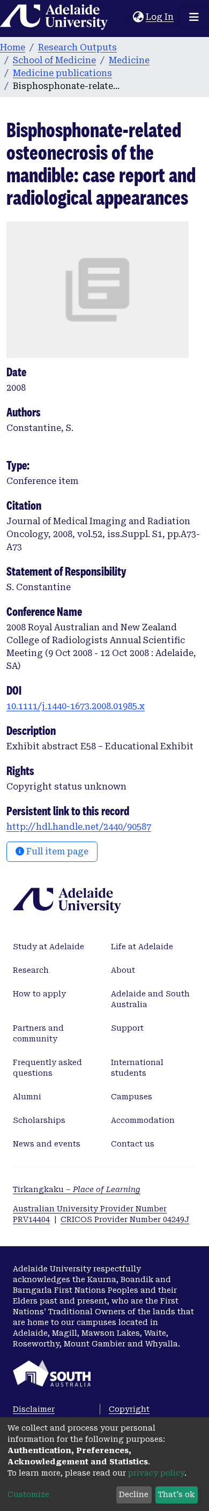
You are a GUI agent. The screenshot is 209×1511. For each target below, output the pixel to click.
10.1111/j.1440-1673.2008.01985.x (75, 706)
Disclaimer (34, 1409)
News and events (46, 1144)
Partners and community (38, 1033)
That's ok (176, 1494)
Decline (133, 1494)
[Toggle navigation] (194, 17)
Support (127, 1028)
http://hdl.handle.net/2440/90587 (78, 827)
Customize (28, 1494)
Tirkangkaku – (76, 1189)
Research (31, 970)
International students (137, 1067)
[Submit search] (124, 17)
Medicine (129, 60)
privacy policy (156, 1473)
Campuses (131, 1096)
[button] (138, 17)
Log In (160, 17)
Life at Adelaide (142, 946)
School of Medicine (54, 60)
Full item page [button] (56, 851)
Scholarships (39, 1120)
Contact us (132, 1144)
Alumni (27, 1096)
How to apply (39, 993)
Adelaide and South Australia (150, 999)
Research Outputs (77, 47)
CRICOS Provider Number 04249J (125, 1219)
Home (12, 47)
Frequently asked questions (47, 1067)
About (123, 970)
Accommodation (143, 1120)
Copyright (129, 1409)
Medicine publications (62, 73)
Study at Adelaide (48, 946)
